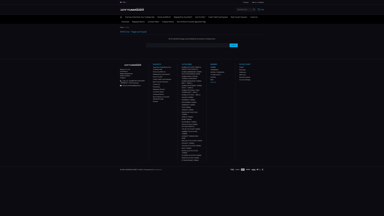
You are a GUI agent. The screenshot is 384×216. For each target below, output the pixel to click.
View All (213, 82)
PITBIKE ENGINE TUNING (190, 160)
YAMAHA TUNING (188, 110)
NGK (212, 79)
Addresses (242, 72)
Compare (246, 2)
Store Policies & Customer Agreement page (191, 22)
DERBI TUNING (187, 119)
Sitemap (155, 101)
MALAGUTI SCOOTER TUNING (192, 141)
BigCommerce (156, 169)
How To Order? (200, 17)
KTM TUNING (186, 107)
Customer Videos (153, 22)
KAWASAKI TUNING (188, 105)
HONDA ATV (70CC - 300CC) (191, 95)
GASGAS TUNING (187, 97)
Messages (242, 69)
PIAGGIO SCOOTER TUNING (191, 145)
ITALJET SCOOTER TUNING (191, 129)
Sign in (254, 2)
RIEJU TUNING (186, 148)
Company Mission (168, 22)
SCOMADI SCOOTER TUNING (191, 155)
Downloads (125, 22)
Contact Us (254, 17)
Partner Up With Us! (164, 17)
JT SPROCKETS (215, 75)
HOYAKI (213, 77)
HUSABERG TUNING (188, 100)
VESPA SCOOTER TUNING (190, 158)
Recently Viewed (244, 77)
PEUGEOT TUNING (188, 143)
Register (261, 2)
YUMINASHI (214, 69)
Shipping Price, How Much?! (183, 17)
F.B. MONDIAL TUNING (189, 122)
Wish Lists (242, 75)
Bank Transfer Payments (239, 17)
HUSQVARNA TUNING (189, 102)
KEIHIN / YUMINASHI (217, 72)
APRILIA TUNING (187, 117)
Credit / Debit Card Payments (218, 17)
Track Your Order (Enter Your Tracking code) (139, 17)
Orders (241, 67)
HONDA (213, 67)
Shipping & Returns (138, 22)
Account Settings (244, 79)
